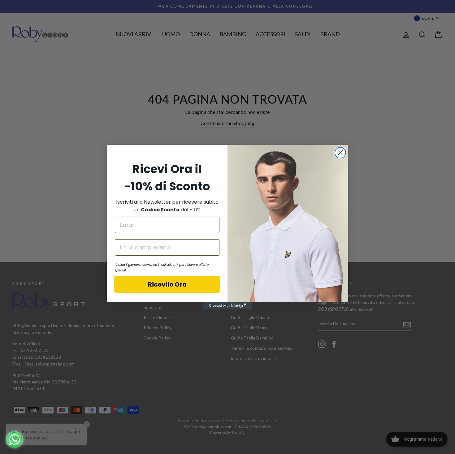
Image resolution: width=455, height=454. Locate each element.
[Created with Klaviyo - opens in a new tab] (227, 305)
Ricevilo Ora (167, 284)
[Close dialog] (340, 152)
